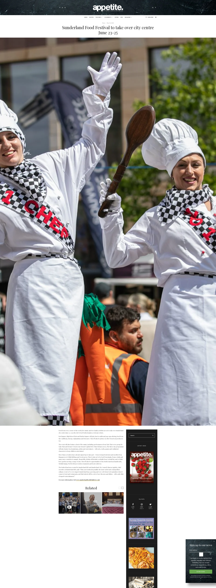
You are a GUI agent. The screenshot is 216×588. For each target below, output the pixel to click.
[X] (62, 7)
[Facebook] (60, 7)
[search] (153, 435)
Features (98, 17)
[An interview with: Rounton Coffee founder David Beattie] (91, 503)
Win (121, 17)
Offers (116, 17)
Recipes (91, 17)
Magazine (127, 17)
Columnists (107, 17)
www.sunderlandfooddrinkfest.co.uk (88, 480)
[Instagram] (65, 7)
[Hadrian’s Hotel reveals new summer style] (113, 503)
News (85, 17)
